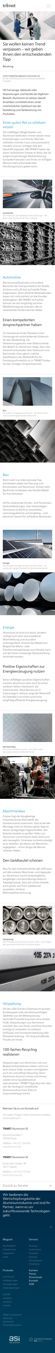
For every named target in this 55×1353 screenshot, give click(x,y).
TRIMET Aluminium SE (12, 1315)
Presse (32, 1273)
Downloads (35, 1277)
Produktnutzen (9, 1249)
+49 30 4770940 (21, 1171)
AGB (31, 1283)
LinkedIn (6, 1294)
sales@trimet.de (12, 1146)
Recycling (33, 1257)
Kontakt (33, 1280)
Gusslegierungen (10, 1284)
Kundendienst (35, 1249)
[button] (48, 5)
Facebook (7, 1302)
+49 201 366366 (21, 1143)
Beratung (33, 1246)
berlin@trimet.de (12, 1175)
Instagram (7, 1298)
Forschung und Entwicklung (35, 1262)
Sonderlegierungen (11, 1288)
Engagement (8, 1253)
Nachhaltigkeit (9, 1246)
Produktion (33, 1253)
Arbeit (5, 1257)
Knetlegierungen (10, 1280)
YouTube (6, 1305)
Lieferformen (8, 1277)
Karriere (33, 1270)
